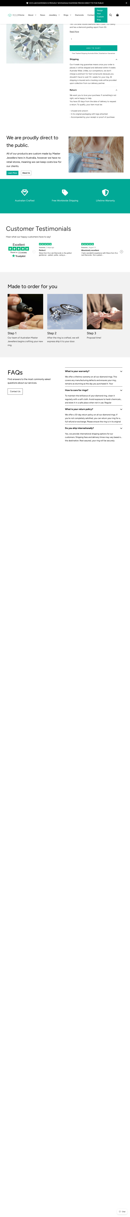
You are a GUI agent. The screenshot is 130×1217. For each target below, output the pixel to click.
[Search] (110, 15)
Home (21, 15)
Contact (91, 15)
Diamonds (79, 15)
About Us (26, 173)
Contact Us (15, 391)
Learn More (12, 173)
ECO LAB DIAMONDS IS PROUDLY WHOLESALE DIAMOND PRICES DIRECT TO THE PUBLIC (66, 3)
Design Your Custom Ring (100, 15)
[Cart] (117, 15)
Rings (66, 15)
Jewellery (53, 15)
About (30, 15)
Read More (74, 31)
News (42, 15)
